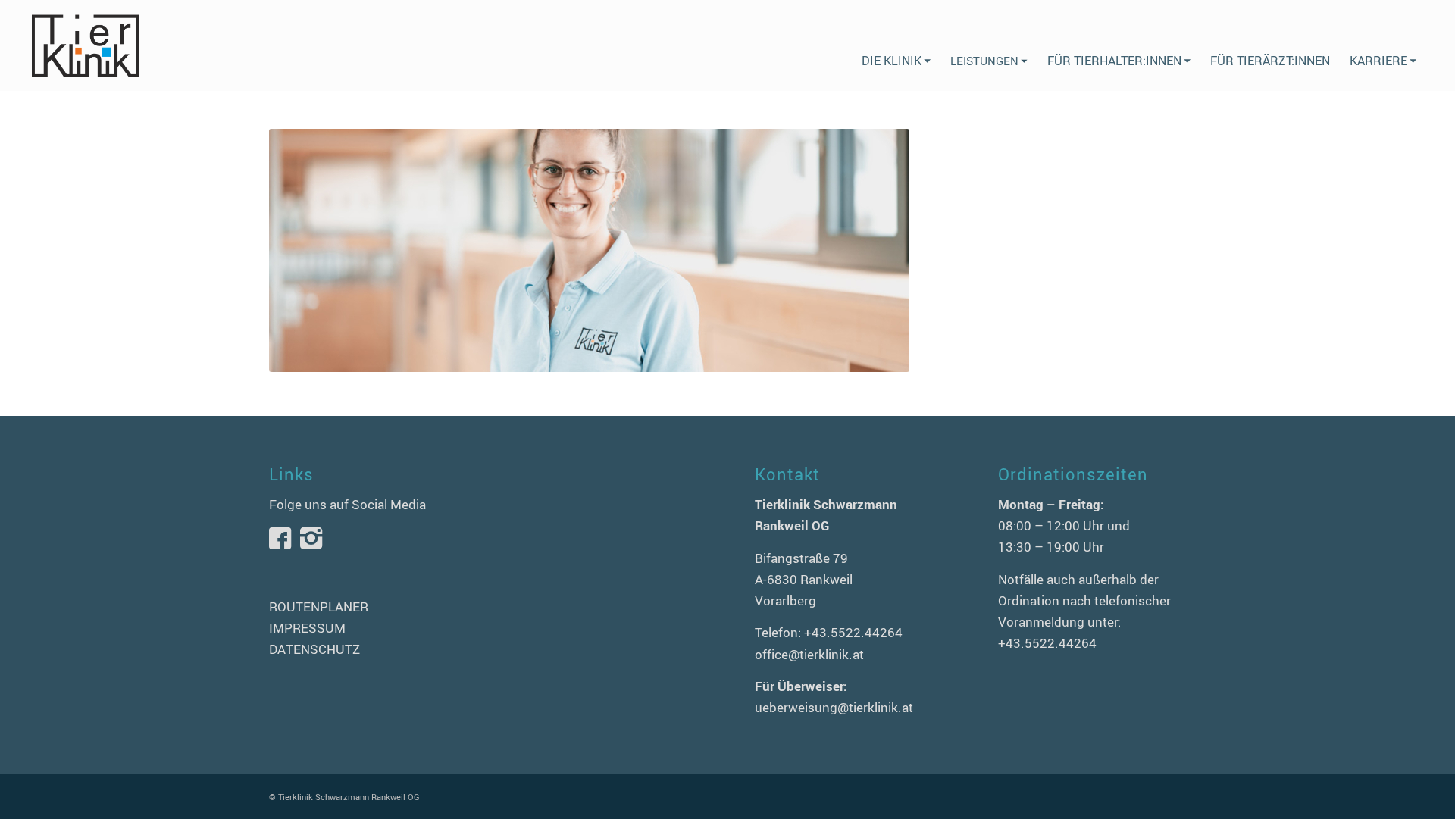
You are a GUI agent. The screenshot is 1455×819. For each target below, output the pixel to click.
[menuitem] (896, 45)
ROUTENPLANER (318, 606)
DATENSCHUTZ (314, 649)
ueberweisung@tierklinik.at (834, 707)
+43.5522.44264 (853, 632)
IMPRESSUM (307, 627)
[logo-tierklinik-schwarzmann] (84, 45)
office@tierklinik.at (809, 654)
